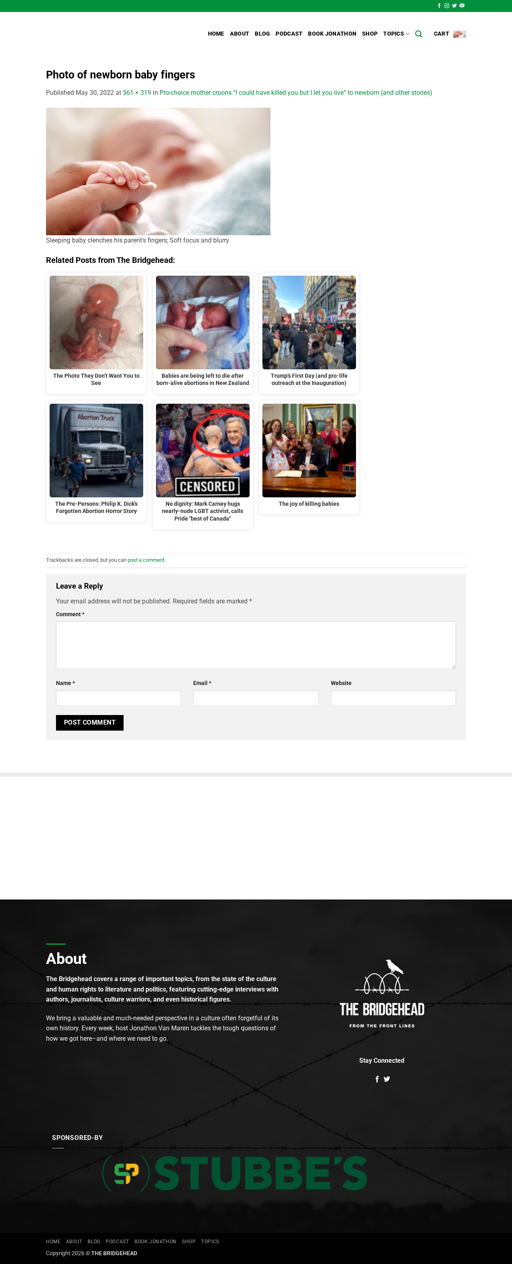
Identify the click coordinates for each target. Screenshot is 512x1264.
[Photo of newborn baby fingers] (158, 170)
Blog (262, 33)
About (239, 33)
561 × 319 (137, 92)
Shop (370, 33)
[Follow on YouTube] (462, 6)
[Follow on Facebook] (439, 6)
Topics (393, 33)
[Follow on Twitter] (454, 6)
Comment (70, 614)
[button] (450, 34)
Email (202, 683)
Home (216, 33)
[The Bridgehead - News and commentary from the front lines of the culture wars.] (100, 34)
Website (341, 683)
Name (65, 683)
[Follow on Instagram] (446, 6)
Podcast (289, 33)
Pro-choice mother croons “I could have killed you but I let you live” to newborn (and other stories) (296, 92)
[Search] (418, 34)
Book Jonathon (332, 33)
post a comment (146, 560)
